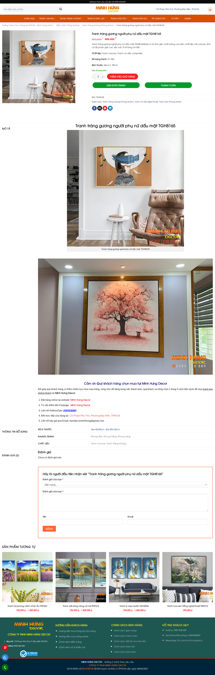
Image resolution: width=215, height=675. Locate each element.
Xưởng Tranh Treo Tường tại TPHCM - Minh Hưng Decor (27, 25)
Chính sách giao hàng (125, 630)
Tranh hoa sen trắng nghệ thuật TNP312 (187, 606)
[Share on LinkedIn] (110, 108)
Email (130, 516)
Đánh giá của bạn (53, 479)
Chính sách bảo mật (124, 646)
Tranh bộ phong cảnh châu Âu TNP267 (27, 606)
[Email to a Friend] (99, 108)
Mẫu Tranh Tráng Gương (67, 25)
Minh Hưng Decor (80, 399)
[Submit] (60, 9)
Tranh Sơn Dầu (118, 18)
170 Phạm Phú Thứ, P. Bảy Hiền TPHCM (30, 641)
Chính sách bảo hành (125, 651)
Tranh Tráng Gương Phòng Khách (98, 25)
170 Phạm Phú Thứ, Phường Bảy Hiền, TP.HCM (177, 9)
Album (187, 18)
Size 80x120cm (113, 429)
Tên (44, 516)
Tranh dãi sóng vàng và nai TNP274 (81, 606)
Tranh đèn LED (140, 18)
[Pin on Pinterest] (105, 108)
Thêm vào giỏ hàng (122, 76)
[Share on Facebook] (94, 108)
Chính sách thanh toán (125, 635)
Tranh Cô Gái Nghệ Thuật (146, 101)
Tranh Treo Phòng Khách (170, 101)
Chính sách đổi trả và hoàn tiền (130, 641)
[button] (210, 9)
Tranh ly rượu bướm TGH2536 (134, 606)
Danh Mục (29, 18)
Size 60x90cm (97, 429)
